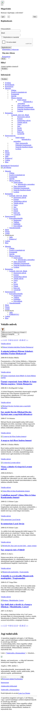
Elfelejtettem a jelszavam (10, 49)
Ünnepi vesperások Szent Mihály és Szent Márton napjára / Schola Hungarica (18, 382)
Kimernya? (8, 158)
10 (11, 340)
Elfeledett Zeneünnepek (25, 107)
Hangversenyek (10, 136)
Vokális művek (22, 122)
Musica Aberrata (16, 98)
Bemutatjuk (9, 113)
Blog (6, 162)
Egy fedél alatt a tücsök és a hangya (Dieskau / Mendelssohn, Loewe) (16, 605)
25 (20, 340)
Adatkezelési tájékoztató (9, 686)
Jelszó (3, 33)
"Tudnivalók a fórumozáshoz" (16, 653)
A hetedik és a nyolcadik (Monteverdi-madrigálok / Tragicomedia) (17, 577)
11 (13, 340)
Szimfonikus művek (24, 120)
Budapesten (17, 220)
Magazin (8, 88)
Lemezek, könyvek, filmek (20, 115)
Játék (6, 156)
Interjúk (13, 96)
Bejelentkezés (9, 85)
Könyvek (20, 132)
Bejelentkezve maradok (11, 37)
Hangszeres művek (23, 117)
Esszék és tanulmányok (19, 92)
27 (24, 340)
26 (22, 340)
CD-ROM (20, 134)
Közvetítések (18, 226)
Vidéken (16, 222)
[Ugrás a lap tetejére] (2, 2)
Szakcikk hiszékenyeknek (26, 109)
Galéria (7, 160)
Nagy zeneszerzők (23, 105)
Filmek (19, 130)
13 (17, 340)
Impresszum (5, 682)
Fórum (7, 153)
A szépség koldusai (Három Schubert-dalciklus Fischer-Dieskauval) (17, 352)
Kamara (20, 119)
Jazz (18, 126)
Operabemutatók (14, 228)
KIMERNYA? (14, 314)
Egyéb (19, 128)
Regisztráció (6, 57)
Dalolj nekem (21, 100)
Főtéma (13, 90)
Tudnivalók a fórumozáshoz (10, 690)
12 (15, 340)
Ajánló (7, 154)
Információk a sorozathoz (26, 184)
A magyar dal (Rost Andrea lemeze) (16, 440)
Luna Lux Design (24, 693)
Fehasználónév (6, 29)
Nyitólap (8, 83)
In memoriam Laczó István (12, 524)
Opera (19, 124)
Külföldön (17, 224)
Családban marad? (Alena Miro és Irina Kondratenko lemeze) (18, 496)
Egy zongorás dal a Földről (12, 550)
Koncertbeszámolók (16, 218)
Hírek (7, 151)
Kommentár (15, 94)
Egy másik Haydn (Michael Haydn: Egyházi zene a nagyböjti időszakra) (16, 413)
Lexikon (20, 111)
